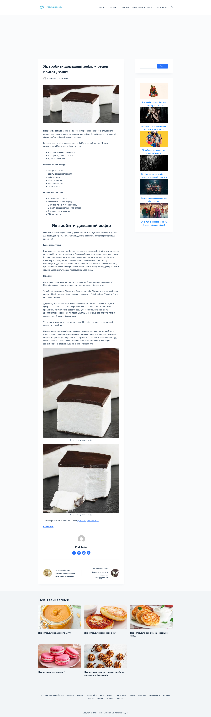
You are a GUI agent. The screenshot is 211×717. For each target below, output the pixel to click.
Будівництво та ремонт (142, 7)
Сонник (120, 699)
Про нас (80, 695)
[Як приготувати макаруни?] (59, 656)
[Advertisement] (105, 33)
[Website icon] (79, 553)
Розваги (166, 695)
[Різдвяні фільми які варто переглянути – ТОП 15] (154, 91)
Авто (102, 695)
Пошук (162, 66)
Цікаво (132, 695)
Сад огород (121, 695)
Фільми (113, 7)
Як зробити (162, 7)
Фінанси (110, 699)
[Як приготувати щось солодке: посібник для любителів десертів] (105, 656)
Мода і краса (154, 695)
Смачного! (48, 527)
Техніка (91, 699)
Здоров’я (125, 7)
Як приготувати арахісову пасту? (54, 633)
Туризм (100, 699)
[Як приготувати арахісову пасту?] (59, 617)
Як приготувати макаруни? (51, 672)
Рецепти (101, 7)
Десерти (64, 78)
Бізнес (110, 695)
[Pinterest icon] (88, 553)
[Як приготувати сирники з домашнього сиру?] (151, 617)
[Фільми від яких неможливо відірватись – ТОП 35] (154, 115)
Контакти (70, 695)
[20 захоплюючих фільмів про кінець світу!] (154, 187)
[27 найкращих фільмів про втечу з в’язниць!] (154, 139)
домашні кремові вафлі (88, 521)
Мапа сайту (92, 695)
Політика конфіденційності (52, 695)
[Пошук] (172, 7)
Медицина (142, 695)
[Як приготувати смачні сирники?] (105, 617)
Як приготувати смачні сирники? (100, 633)
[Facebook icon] (74, 553)
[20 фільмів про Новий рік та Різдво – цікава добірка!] (154, 210)
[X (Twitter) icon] (84, 553)
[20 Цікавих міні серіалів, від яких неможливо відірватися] (154, 163)
